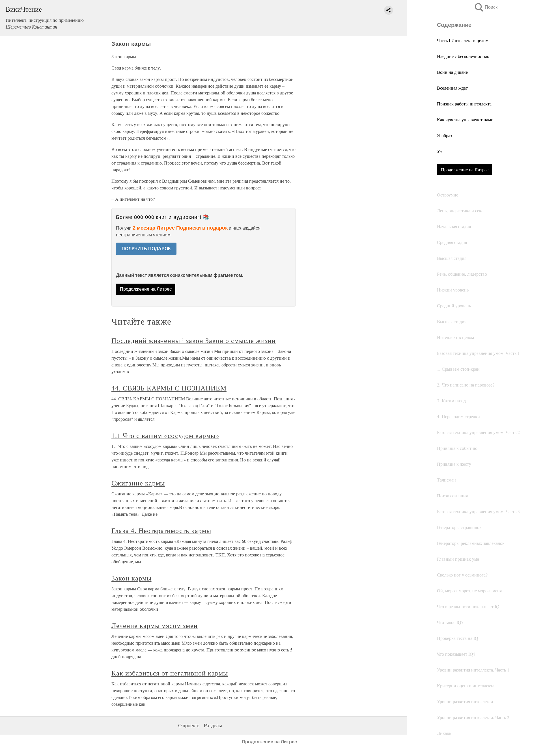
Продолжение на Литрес (464, 169)
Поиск (485, 7)
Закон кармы (131, 577)
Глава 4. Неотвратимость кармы (161, 530)
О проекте (188, 725)
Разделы (213, 725)
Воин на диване (452, 72)
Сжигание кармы (138, 482)
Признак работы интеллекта (464, 104)
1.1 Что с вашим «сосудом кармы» (165, 435)
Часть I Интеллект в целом (462, 40)
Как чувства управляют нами (465, 119)
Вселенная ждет (452, 88)
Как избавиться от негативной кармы (169, 672)
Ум (440, 151)
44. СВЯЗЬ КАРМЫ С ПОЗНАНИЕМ (169, 387)
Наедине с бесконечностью (463, 56)
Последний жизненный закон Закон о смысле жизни (193, 340)
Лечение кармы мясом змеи (154, 625)
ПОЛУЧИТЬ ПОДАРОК (146, 248)
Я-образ (444, 135)
